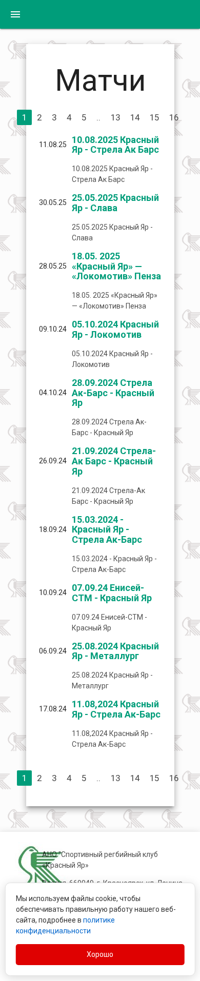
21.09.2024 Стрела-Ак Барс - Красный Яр (114, 461)
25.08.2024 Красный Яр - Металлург (115, 651)
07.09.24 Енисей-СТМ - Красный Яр (112, 592)
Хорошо (100, 954)
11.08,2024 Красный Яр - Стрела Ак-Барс (116, 709)
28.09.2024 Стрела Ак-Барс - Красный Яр (113, 392)
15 (154, 117)
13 (115, 117)
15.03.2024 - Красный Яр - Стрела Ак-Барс (107, 529)
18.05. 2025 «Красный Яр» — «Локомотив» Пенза (116, 266)
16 (173, 117)
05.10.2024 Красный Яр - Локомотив (115, 329)
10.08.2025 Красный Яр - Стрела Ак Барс (115, 144)
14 (134, 117)
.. (98, 117)
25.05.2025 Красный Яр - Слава (115, 202)
